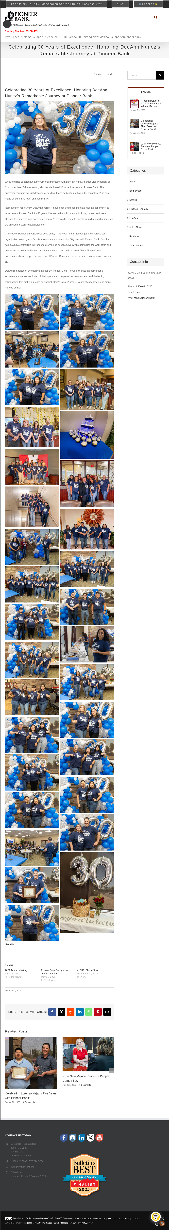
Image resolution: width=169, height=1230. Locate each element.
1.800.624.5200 (144, 286)
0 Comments (29, 1102)
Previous (98, 74)
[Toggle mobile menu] (162, 17)
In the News (135, 227)
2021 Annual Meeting (16, 970)
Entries (133, 199)
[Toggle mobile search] (155, 17)
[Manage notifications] (162, 1223)
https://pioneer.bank (144, 297)
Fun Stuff (134, 218)
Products (134, 236)
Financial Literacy (138, 208)
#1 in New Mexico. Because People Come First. (151, 146)
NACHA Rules (21, 1223)
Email (138, 292)
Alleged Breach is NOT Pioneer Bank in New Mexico (151, 103)
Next (109, 74)
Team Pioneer (136, 245)
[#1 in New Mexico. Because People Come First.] (134, 144)
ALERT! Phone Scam (88, 970)
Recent (146, 91)
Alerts (132, 181)
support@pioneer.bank (22, 1166)
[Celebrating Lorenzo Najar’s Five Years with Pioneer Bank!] (134, 122)
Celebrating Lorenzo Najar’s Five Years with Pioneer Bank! (149, 125)
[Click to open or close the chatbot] (156, 1217)
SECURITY (9, 1223)
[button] (7, 1070)
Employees (135, 190)
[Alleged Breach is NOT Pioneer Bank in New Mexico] (134, 102)
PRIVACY (136, 1219)
